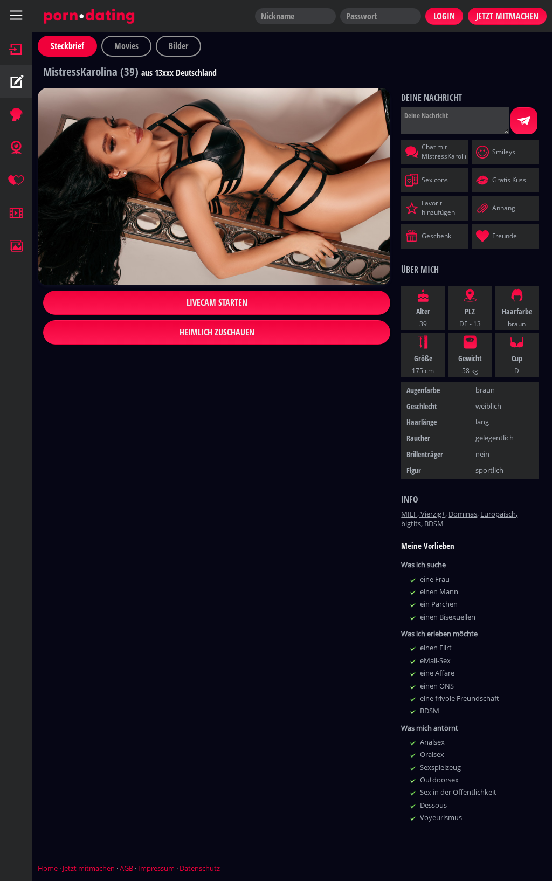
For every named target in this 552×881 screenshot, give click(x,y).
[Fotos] (16, 246)
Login (444, 16)
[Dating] (16, 180)
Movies (126, 46)
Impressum (156, 868)
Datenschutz (200, 868)
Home (48, 868)
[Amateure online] (16, 114)
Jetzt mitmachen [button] (507, 16)
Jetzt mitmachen (89, 868)
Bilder (178, 46)
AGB (126, 868)
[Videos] (16, 213)
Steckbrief (67, 46)
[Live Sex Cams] (16, 147)
